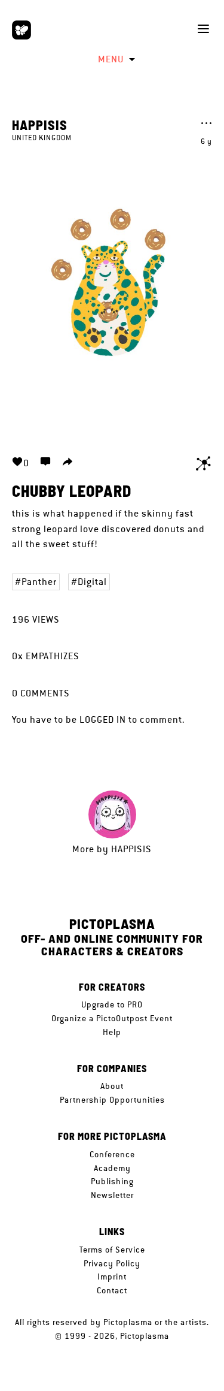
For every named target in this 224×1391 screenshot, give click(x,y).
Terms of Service (112, 1249)
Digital (92, 581)
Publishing (112, 1181)
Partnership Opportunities (112, 1099)
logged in (102, 719)
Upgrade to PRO (112, 1004)
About (112, 1086)
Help (112, 1032)
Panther (39, 581)
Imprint (112, 1276)
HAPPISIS (39, 124)
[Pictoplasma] (21, 30)
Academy (112, 1168)
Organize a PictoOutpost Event (112, 1018)
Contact (112, 1290)
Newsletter (112, 1195)
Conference (112, 1154)
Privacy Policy (112, 1263)
